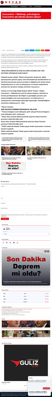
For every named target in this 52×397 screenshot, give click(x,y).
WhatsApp (37, 50)
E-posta (3, 203)
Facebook (32, 50)
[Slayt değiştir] (23, 385)
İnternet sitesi (4, 208)
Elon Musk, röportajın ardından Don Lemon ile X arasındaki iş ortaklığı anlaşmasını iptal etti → (38, 139)
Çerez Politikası (37, 6)
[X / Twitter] (6, 242)
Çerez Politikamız (22, 395)
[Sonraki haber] (48, 251)
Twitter (27, 50)
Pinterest (47, 50)
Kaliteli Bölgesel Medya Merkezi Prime (10, 313)
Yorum (3, 186)
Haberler (2, 10)
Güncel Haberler (14, 6)
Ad (2, 198)
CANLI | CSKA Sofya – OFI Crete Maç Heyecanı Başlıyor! (14, 314)
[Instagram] (10, 242)
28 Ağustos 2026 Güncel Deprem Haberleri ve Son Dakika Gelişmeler (16, 311)
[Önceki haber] (45, 251)
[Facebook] (3, 242)
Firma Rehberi (23, 6)
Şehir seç (5, 231)
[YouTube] (13, 242)
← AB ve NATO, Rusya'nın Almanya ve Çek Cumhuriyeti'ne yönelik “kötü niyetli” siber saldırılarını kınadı (12, 139)
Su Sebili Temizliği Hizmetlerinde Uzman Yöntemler (13, 310)
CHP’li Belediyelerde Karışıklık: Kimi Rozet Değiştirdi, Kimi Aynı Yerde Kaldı (17, 309)
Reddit (42, 50)
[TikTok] (17, 242)
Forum (30, 6)
